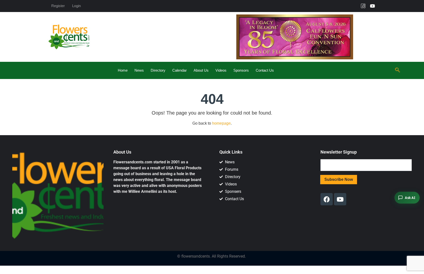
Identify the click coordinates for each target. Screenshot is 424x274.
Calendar (179, 70)
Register (58, 6)
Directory (158, 70)
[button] (397, 70)
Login (76, 6)
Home (123, 70)
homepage (221, 123)
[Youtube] (372, 6)
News (139, 70)
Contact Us (265, 70)
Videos (220, 70)
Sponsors (241, 70)
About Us (201, 70)
